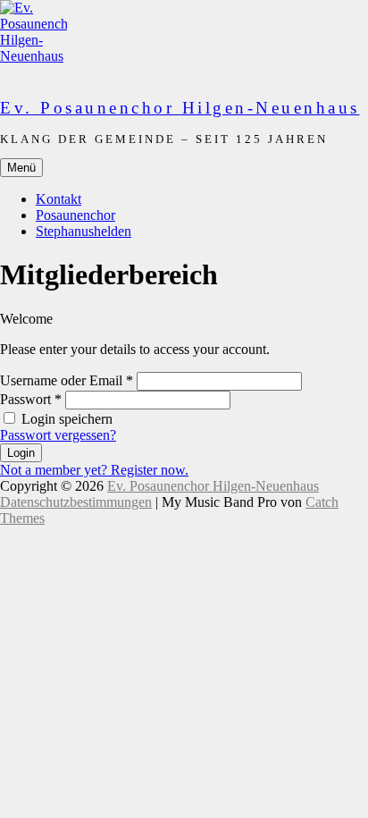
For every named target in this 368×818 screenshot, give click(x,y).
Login (21, 453)
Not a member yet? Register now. (94, 469)
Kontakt (58, 199)
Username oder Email (66, 380)
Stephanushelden (83, 231)
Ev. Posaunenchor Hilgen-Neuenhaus (180, 107)
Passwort (31, 399)
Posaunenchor (75, 215)
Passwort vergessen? (58, 435)
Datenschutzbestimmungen (76, 502)
